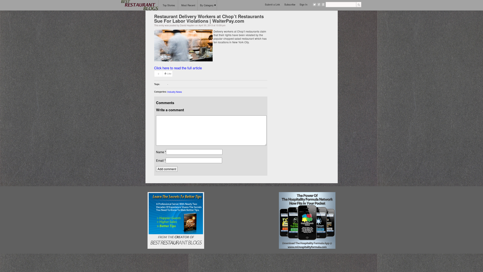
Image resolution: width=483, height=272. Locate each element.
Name (160, 152)
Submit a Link (272, 4)
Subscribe (289, 4)
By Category (207, 5)
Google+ (323, 4)
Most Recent (188, 5)
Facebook (319, 4)
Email (160, 160)
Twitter (314, 4)
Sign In (303, 4)
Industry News (174, 91)
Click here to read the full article (178, 67)
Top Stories (169, 5)
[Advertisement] (241, 215)
